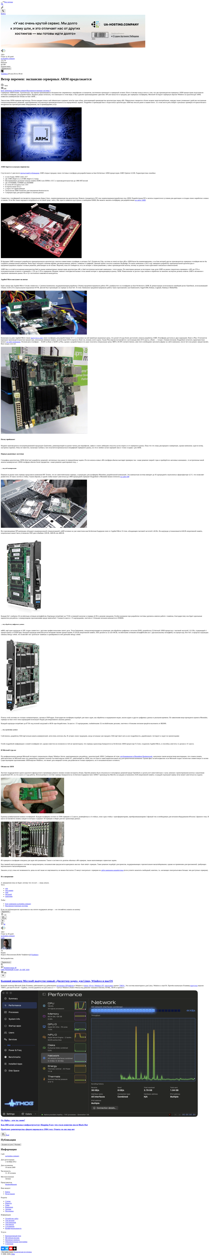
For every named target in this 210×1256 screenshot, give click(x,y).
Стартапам (9, 1244)
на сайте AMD (140, 200)
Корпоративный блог (13, 1236)
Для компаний (10, 1222)
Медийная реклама (12, 1238)
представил (109, 986)
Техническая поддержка (23, 1252)
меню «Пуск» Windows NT (94, 986)
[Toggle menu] (2, 2)
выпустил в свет (37, 338)
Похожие (17, 1144)
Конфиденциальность (13, 1228)
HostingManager (11, 1184)
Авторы (8, 1209)
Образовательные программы (16, 1242)
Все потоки (8, 2)
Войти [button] (3, 14)
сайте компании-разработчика (112, 870)
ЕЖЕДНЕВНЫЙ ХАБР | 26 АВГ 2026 (15, 970)
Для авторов (9, 1220)
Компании (9, 1207)
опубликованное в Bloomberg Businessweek (136, 756)
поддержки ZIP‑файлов (65, 986)
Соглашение (9, 1226)
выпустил (194, 986)
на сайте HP (124, 477)
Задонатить (5, 912)
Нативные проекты (12, 1240)
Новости (8, 1203)
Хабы (7, 1205)
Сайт (3, 938)
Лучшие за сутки (7, 1144)
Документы (9, 1224)
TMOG (122, 986)
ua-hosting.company (12, 1156)
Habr (13, 1254)
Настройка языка (7, 1252)
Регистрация (10, 1194)
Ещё (7, 1135)
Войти (7, 1192)
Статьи (7, 1201)
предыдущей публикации (29, 173)
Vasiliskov (4, 74)
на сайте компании (13, 342)
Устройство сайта (11, 1218)
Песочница (9, 1211)
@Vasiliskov (34, 955)
